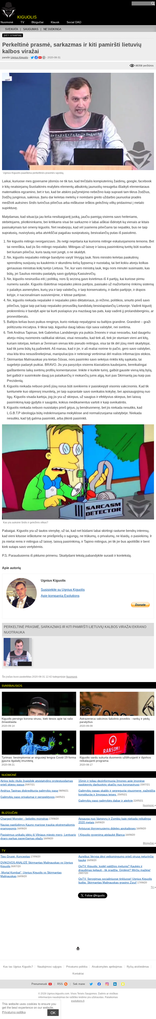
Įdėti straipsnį (13, 35)
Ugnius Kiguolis (19, 57)
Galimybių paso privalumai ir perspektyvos (27, 796)
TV (22, 22)
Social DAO (74, 22)
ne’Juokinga (52, 29)
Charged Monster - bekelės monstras (24, 818)
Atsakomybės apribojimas (107, 966)
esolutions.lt (77, 1000)
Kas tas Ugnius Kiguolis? (18, 966)
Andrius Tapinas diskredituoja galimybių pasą (29, 790)
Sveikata (11, 29)
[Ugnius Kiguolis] (32, 57)
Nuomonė (7, 22)
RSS (60, 983)
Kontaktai (78, 973)
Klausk (55, 22)
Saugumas (30, 29)
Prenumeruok (39, 983)
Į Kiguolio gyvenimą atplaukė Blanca (101, 834)
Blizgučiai (37, 22)
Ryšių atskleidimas (138, 966)
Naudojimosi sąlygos (49, 966)
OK (53, 1012)
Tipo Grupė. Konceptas (15, 856)
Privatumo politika (14, 1012)
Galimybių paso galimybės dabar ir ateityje (105, 800)
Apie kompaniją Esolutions (60, 595)
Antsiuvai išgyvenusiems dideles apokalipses (107, 828)
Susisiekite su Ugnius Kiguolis (63, 589)
